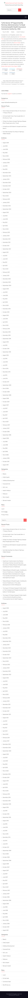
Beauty (4, 473)
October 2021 (6, 245)
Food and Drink (6, 483)
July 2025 (5, 166)
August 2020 (6, 288)
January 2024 (6, 179)
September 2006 (7, 435)
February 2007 (6, 425)
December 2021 (6, 239)
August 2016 (6, 355)
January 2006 (6, 458)
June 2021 (5, 259)
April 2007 (5, 418)
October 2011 (6, 381)
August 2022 (6, 212)
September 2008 (7, 395)
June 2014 (5, 378)
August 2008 (6, 398)
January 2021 (6, 275)
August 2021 (6, 252)
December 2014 (6, 371)
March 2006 (6, 454)
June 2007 (5, 411)
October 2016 (6, 348)
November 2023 (7, 185)
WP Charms (16, 995)
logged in (9, 93)
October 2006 (6, 431)
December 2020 (7, 278)
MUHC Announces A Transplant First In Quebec (12, 84)
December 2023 (7, 182)
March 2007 (5, 421)
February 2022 (6, 232)
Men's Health (6, 497)
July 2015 (5, 365)
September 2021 (7, 249)
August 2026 (6, 142)
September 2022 (7, 209)
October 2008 (6, 391)
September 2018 (7, 338)
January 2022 (6, 235)
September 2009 (7, 385)
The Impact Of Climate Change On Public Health (14, 588)
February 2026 (6, 159)
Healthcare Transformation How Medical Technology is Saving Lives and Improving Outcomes (13, 562)
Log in (2, 508)
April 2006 (5, 451)
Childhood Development (9, 480)
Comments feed (7, 981)
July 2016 (5, 358)
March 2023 (6, 195)
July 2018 (5, 345)
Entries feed (6, 978)
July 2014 (5, 375)
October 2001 (6, 461)
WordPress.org (6, 985)
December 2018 (6, 332)
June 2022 (5, 219)
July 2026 (5, 146)
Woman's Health (7, 500)
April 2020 (5, 302)
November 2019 (6, 308)
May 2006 (5, 448)
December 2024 (7, 172)
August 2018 (6, 342)
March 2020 (6, 305)
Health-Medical (20, 32)
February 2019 (6, 328)
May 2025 (5, 169)
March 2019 (5, 325)
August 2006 (6, 438)
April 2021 (5, 265)
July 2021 (5, 255)
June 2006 (5, 444)
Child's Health (6, 477)
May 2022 (5, 222)
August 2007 (6, 405)
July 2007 (5, 408)
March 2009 (6, 388)
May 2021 (5, 262)
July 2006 (5, 441)
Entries (4, 511)
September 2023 (7, 192)
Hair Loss (5, 487)
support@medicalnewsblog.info (9, 102)
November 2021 (6, 242)
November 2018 (6, 335)
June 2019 (5, 318)
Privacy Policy (4, 514)
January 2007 (6, 428)
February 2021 (6, 272)
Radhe (12, 32)
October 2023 (6, 189)
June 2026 (5, 149)
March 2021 (5, 268)
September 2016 (7, 352)
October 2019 (6, 312)
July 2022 (5, 215)
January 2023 (6, 202)
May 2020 (5, 298)
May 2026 (5, 152)
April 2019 (5, 322)
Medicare (5, 493)
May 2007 (5, 415)
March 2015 (5, 368)
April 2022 (5, 225)
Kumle (10, 995)
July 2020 (5, 292)
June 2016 (5, 361)
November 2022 (7, 205)
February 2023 (6, 199)
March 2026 (6, 156)
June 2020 (5, 295)
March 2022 (6, 229)
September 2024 (7, 175)
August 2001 (6, 464)
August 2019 (6, 315)
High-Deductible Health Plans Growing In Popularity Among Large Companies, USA (12, 81)
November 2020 (7, 282)
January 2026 (6, 162)
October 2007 (6, 401)
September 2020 (7, 285)
